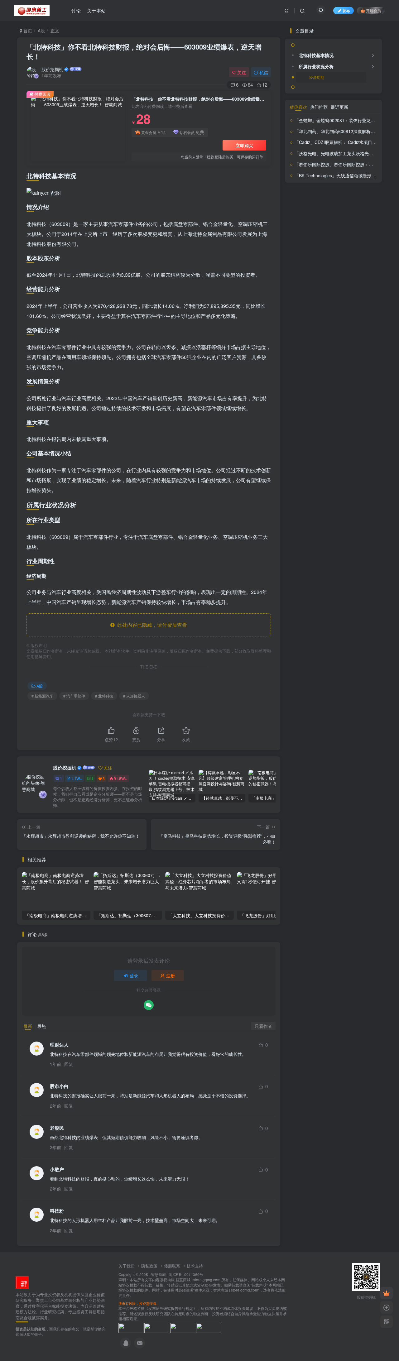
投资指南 (319, 509)
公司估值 (336, 473)
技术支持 (195, 1266)
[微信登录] (149, 1005)
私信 (263, 72)
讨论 (76, 10)
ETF (293, 473)
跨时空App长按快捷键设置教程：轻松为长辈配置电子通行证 (348, 331)
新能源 (356, 519)
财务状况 (333, 571)
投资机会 (340, 510)
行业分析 (310, 562)
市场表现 (358, 481)
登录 (133, 975)
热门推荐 (319, 602)
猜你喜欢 (298, 602)
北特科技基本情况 (316, 216)
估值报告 (317, 473)
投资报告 (298, 510)
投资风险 (335, 519)
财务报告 (303, 572)
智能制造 (313, 528)
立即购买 (244, 145)
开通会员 (373, 10)
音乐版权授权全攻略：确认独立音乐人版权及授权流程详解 (348, 431)
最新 (27, 1026)
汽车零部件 (333, 528)
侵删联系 (172, 1266)
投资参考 (339, 500)
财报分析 (362, 573)
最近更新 (339, 602)
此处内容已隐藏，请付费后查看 (151, 624)
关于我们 (126, 1266)
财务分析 (358, 559)
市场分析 (339, 481)
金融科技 (297, 581)
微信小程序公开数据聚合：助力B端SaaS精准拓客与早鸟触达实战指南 (348, 381)
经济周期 (316, 238)
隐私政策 (149, 1266)
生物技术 (308, 536)
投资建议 (363, 501)
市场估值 (319, 481)
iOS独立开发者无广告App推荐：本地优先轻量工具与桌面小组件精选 (349, 406)
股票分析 (344, 547)
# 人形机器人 (134, 695)
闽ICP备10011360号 (186, 1274)
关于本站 (96, 10)
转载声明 (259, 1284)
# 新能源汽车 (42, 695)
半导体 (301, 481)
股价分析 (346, 536)
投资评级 (308, 518)
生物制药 (356, 528)
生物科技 (326, 537)
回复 (68, 1064)
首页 (27, 30)
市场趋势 (314, 489)
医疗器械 (356, 473)
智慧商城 (158, 1274)
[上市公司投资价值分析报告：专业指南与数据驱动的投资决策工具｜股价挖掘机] (22, 1282)
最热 (41, 1026)
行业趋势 (329, 561)
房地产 (328, 489)
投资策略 (356, 510)
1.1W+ (76, 778)
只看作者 (263, 1026)
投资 (340, 489)
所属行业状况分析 (316, 227)
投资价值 (358, 489)
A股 (41, 30)
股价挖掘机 (52, 69)
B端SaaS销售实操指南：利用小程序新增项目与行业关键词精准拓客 (348, 356)
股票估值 (314, 548)
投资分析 (307, 499)
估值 (303, 473)
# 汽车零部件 (74, 695)
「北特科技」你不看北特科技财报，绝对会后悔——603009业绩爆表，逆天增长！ (144, 51)
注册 (170, 975)
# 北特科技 (104, 695)
